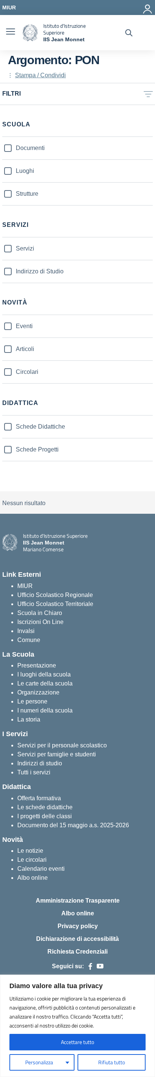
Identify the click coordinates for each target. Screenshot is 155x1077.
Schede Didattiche (40, 426)
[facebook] (90, 966)
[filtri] (148, 94)
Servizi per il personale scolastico (62, 745)
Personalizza (39, 1062)
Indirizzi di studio (39, 763)
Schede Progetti (37, 449)
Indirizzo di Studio (40, 271)
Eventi (24, 326)
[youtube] (100, 966)
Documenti (30, 148)
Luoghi (25, 171)
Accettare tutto (77, 1042)
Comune (28, 640)
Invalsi (26, 631)
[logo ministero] (30, 32)
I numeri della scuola (45, 710)
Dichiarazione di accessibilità (77, 939)
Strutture (27, 193)
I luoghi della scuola (44, 674)
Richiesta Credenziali (77, 951)
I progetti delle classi (44, 816)
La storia (28, 719)
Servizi (25, 248)
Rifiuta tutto (111, 1062)
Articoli (25, 349)
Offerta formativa (39, 798)
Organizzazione (38, 692)
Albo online (32, 877)
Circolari (27, 372)
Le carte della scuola (45, 683)
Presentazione (36, 665)
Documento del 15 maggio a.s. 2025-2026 (73, 825)
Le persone (32, 701)
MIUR (25, 586)
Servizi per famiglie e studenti (56, 754)
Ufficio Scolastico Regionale (55, 595)
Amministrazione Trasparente (78, 900)
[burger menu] (10, 32)
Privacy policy (78, 926)
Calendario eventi (41, 869)
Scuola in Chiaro (39, 613)
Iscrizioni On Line (40, 622)
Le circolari (32, 859)
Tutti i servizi (33, 772)
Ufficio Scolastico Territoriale (55, 604)
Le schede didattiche (45, 807)
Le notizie (30, 851)
